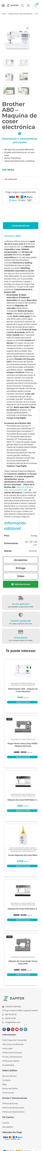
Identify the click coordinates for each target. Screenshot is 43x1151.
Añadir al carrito (23, 702)
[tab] (20, 225)
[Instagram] (8, 1029)
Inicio (4, 14)
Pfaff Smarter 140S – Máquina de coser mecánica (23, 690)
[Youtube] (17, 1029)
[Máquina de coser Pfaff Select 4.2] (23, 782)
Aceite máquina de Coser (19, 848)
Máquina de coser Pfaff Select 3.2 (23, 909)
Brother (33, 551)
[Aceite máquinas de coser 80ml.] (23, 835)
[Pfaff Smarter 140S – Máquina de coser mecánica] (23, 671)
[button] (3, 5)
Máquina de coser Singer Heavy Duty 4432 (23, 962)
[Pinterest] (12, 1029)
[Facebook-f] (4, 1029)
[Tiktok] (21, 1029)
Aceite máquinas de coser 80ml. (23, 855)
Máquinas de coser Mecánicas (23, 685)
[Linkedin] (25, 1029)
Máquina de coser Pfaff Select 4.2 (23, 800)
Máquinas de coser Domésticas (20, 14)
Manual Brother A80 (18, 490)
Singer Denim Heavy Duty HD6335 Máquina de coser (23, 744)
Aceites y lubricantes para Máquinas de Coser (22, 848)
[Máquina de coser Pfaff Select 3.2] (23, 891)
